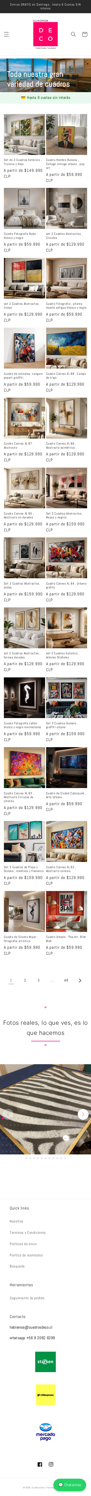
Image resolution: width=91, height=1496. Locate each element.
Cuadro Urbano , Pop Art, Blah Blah (66, 939)
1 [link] (11, 980)
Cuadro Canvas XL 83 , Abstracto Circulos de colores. (19, 797)
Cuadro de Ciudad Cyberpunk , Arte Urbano (66, 795)
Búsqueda (17, 1266)
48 (66, 980)
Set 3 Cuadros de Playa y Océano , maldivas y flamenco (24, 869)
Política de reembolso (26, 1255)
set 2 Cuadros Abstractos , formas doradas (22, 655)
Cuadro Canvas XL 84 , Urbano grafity (66, 585)
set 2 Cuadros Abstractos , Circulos (64, 236)
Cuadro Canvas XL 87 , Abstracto (19, 445)
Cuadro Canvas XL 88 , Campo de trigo (66, 376)
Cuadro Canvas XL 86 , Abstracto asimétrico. (61, 445)
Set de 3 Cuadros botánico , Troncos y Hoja (23, 162)
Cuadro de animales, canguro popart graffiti (23, 376)
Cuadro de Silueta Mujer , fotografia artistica (21, 939)
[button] (6, 34)
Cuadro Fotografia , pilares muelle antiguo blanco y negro (66, 306)
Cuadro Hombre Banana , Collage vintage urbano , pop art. (65, 164)
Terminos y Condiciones (28, 1232)
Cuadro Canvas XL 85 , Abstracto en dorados (19, 515)
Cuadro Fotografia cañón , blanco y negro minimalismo (22, 725)
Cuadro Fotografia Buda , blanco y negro (21, 236)
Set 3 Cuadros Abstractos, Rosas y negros (64, 515)
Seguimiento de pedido (27, 1298)
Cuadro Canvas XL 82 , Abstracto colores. (61, 869)
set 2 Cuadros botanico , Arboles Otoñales (63, 655)
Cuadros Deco (38, 1487)
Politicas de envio (23, 1244)
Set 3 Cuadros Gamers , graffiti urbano (62, 725)
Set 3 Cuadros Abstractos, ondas (22, 585)
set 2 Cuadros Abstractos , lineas (22, 306)
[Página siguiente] (79, 980)
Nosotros (17, 1221)
